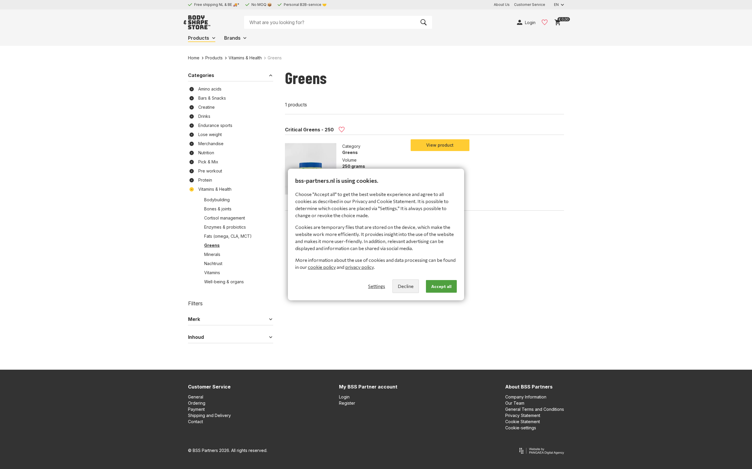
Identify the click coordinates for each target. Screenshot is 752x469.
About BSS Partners (529, 387)
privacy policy (359, 267)
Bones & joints (217, 208)
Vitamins (212, 272)
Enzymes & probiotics (225, 227)
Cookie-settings (520, 427)
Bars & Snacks (212, 98)
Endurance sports (215, 125)
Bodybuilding (217, 199)
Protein (205, 179)
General (195, 396)
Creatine (206, 107)
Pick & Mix (208, 161)
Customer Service (209, 387)
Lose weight (210, 134)
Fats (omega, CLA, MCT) (228, 236)
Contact (195, 421)
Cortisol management (224, 217)
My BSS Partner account (368, 387)
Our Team (514, 403)
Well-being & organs (224, 281)
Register (347, 403)
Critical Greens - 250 (309, 130)
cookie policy (322, 267)
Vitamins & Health (245, 57)
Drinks (204, 116)
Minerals (212, 254)
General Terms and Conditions (534, 409)
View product (440, 145)
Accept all (441, 286)
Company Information (525, 396)
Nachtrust (213, 263)
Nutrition (206, 152)
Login (344, 396)
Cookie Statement (522, 421)
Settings (376, 286)
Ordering (196, 403)
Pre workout (210, 170)
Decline (406, 286)
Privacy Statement (522, 415)
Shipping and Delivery (209, 415)
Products (214, 57)
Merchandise (211, 143)
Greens (212, 245)
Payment (196, 409)
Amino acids (209, 88)
